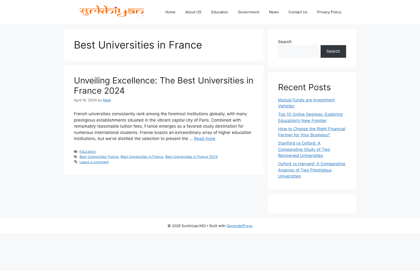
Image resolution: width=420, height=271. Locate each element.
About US (193, 12)
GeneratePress (240, 225)
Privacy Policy (329, 12)
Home (170, 12)
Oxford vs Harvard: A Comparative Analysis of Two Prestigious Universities (311, 170)
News (274, 12)
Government (248, 12)
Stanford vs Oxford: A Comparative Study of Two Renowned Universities (304, 149)
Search (285, 41)
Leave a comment (94, 162)
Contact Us (298, 12)
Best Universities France (99, 157)
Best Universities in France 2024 (191, 157)
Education (219, 12)
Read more (204, 138)
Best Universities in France (142, 157)
